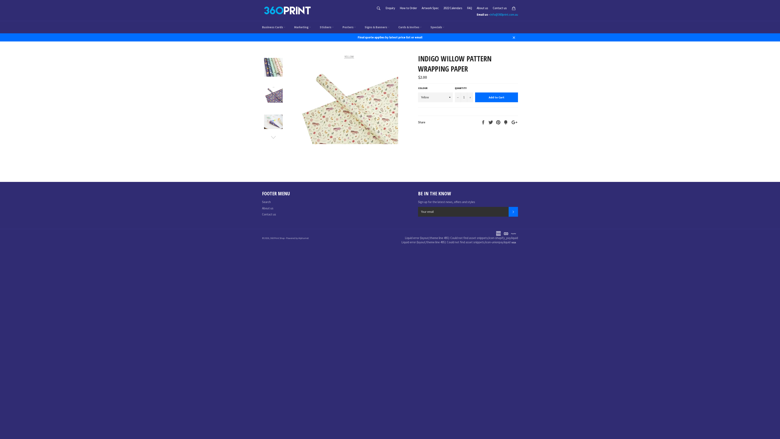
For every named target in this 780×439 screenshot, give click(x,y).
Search (266, 202)
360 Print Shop (277, 238)
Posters (348, 27)
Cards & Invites (409, 27)
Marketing (301, 27)
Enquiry (390, 8)
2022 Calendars (452, 8)
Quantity (461, 88)
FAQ (469, 8)
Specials (436, 27)
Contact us (500, 8)
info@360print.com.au (504, 14)
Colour (422, 88)
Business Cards (273, 27)
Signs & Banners (376, 27)
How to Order (408, 8)
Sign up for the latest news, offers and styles (446, 202)
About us (482, 8)
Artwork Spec (430, 8)
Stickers (326, 27)
